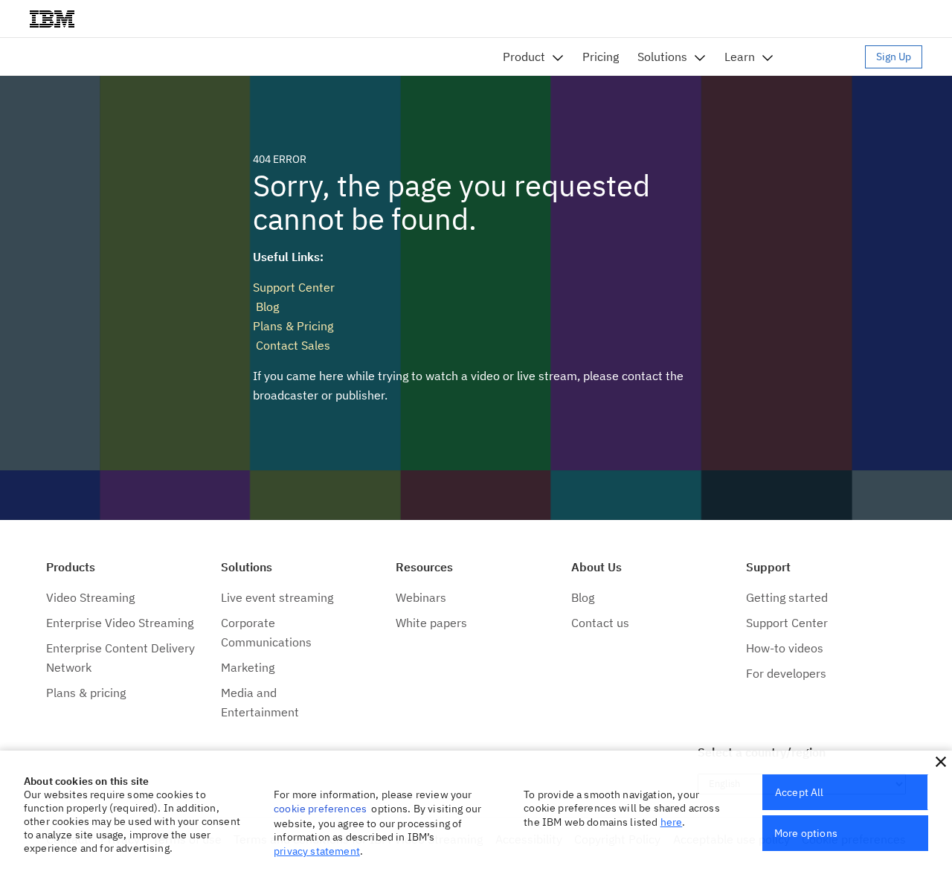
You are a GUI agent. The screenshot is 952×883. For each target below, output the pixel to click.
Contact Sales (291, 345)
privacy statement (317, 851)
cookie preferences (320, 808)
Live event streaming (277, 597)
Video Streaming (90, 597)
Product (524, 56)
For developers (786, 673)
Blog (266, 306)
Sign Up (893, 56)
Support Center (294, 287)
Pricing (600, 56)
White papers (431, 622)
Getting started (787, 597)
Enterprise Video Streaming (119, 622)
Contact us (600, 622)
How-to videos (784, 647)
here (671, 822)
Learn (739, 56)
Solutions (662, 56)
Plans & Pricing (293, 325)
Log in (826, 56)
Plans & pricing (86, 692)
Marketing (247, 667)
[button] (941, 762)
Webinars (421, 597)
